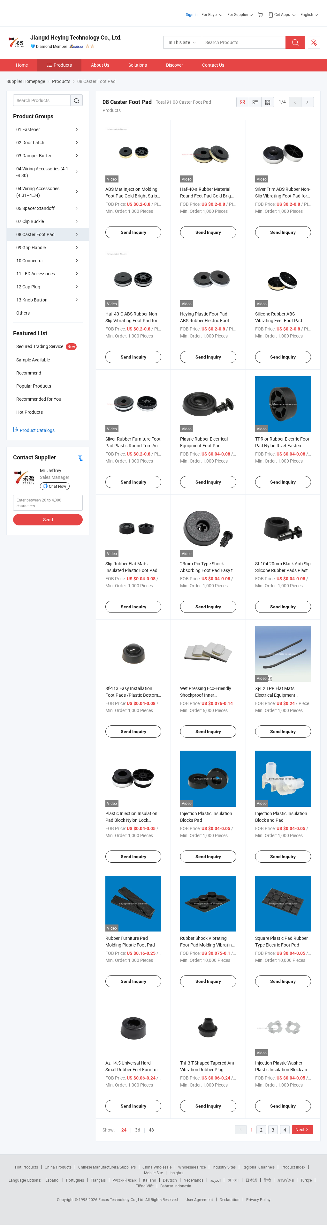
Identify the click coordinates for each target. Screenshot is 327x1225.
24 (123, 1129)
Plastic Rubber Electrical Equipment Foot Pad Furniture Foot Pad (204, 445)
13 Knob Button (32, 300)
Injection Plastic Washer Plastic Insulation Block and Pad (282, 1069)
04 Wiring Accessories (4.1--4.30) (43, 172)
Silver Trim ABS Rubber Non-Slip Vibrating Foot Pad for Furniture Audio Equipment (282, 195)
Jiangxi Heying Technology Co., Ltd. (76, 37)
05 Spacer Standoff (35, 208)
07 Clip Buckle (30, 221)
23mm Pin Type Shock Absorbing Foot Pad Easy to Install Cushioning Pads (207, 570)
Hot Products (26, 1166)
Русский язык (124, 1180)
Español (52, 1180)
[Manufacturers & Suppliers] (47, 12)
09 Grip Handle (31, 247)
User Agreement (199, 1199)
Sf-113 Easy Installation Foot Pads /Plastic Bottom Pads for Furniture (131, 695)
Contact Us (213, 65)
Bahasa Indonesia (175, 1185)
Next (300, 1129)
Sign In (192, 14)
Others (23, 313)
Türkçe (306, 1180)
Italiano (149, 1180)
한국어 (233, 1180)
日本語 (251, 1180)
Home (22, 65)
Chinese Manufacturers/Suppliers (107, 1166)
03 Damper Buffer (33, 155)
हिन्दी (267, 1180)
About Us (100, 65)
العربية (215, 1180)
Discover (174, 65)
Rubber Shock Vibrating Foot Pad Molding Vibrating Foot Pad (207, 944)
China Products (58, 1166)
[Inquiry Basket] (261, 14)
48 (151, 1130)
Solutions (137, 65)
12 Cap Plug (28, 287)
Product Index (293, 1166)
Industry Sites (224, 1166)
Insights (176, 1172)
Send (48, 519)
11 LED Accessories (35, 274)
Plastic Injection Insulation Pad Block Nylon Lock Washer (131, 820)
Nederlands (193, 1180)
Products (63, 65)
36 (137, 1130)
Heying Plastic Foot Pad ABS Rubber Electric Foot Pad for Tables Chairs (204, 320)
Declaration (230, 1199)
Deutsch (170, 1180)
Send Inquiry (133, 232)
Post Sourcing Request (314, 42)
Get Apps (282, 14)
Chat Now (57, 486)
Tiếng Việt (145, 1185)
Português (75, 1180)
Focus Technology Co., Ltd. (121, 1199)
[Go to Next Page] (307, 102)
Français (98, 1180)
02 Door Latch (30, 142)
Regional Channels (258, 1166)
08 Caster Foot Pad (35, 234)
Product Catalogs (37, 430)
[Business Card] (80, 457)
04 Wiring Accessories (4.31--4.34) (37, 191)
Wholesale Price (192, 1166)
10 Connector (29, 260)
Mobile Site (153, 1172)
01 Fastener (28, 129)
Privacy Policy (258, 1199)
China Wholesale (156, 1166)
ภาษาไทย (286, 1180)
